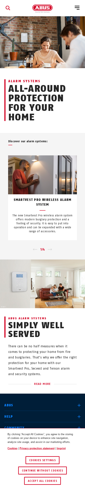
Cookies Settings (42, 460)
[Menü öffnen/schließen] (77, 8)
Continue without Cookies (42, 470)
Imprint (61, 448)
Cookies (12, 448)
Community (14, 428)
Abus (8, 405)
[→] (50, 249)
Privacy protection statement (37, 448)
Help (8, 416)
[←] (35, 249)
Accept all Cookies (42, 481)
